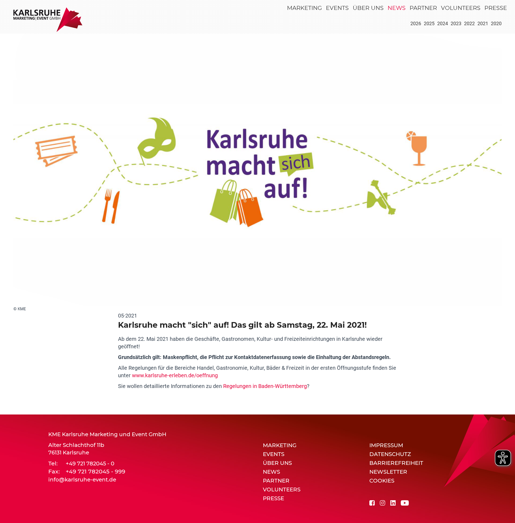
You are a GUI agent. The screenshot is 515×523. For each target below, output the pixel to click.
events (337, 8)
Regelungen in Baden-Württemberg (265, 386)
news (397, 8)
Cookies (381, 480)
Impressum (386, 445)
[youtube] (405, 502)
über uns (368, 8)
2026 (415, 23)
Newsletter (388, 472)
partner (423, 8)
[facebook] (372, 502)
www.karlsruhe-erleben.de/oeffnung (175, 375)
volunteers (460, 8)
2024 (442, 23)
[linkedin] (393, 502)
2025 (429, 23)
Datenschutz (390, 454)
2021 (482, 23)
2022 (469, 23)
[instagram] (382, 502)
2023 (456, 23)
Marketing (304, 8)
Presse (495, 8)
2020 (496, 23)
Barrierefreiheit (396, 463)
